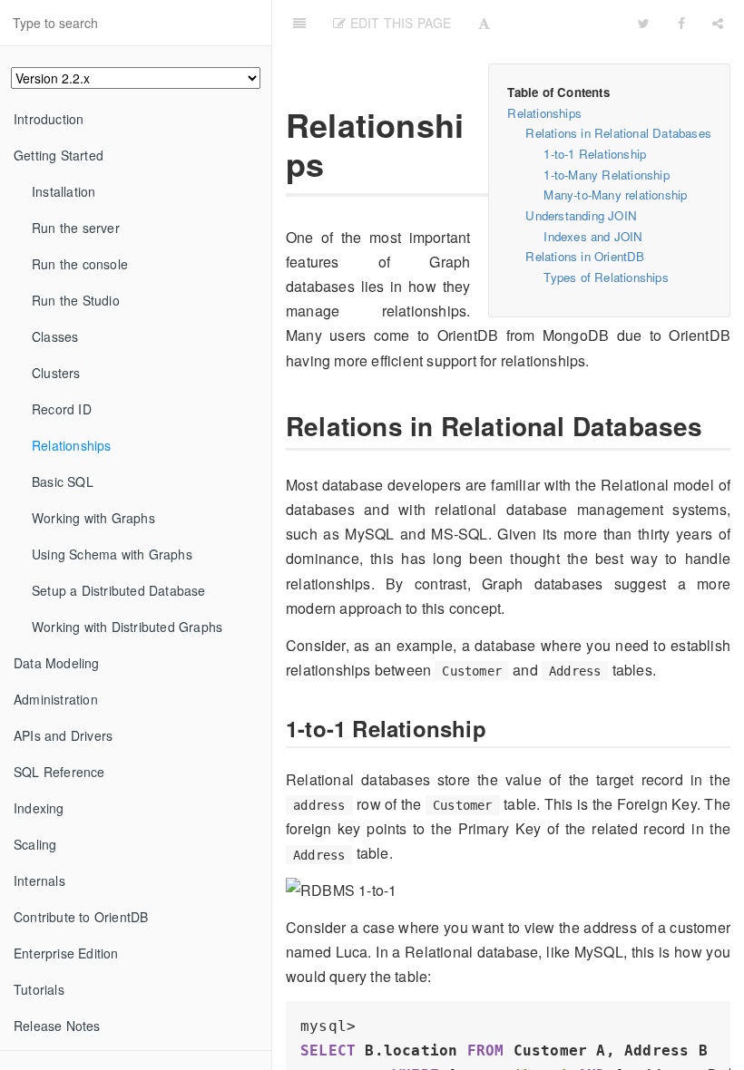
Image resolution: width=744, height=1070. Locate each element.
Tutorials (39, 989)
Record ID (62, 409)
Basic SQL (62, 481)
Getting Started (58, 155)
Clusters (56, 373)
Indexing (39, 808)
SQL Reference (59, 772)
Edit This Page (398, 23)
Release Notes (57, 1025)
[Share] (718, 22)
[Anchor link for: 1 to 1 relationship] (276, 728)
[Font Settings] (484, 22)
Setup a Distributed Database (119, 590)
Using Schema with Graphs (112, 554)
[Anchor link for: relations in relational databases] (274, 426)
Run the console (80, 264)
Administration (56, 699)
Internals (39, 880)
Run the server (76, 228)
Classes (55, 336)
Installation (63, 191)
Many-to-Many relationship (615, 194)
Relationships (72, 445)
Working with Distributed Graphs (127, 627)
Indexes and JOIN (592, 236)
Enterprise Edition (66, 953)
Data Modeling (57, 663)
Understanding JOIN (581, 215)
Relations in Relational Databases (618, 132)
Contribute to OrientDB (81, 917)
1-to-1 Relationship (594, 153)
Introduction (48, 119)
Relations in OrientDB (584, 256)
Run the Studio (76, 300)
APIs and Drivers (63, 735)
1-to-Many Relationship (606, 174)
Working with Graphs (93, 518)
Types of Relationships (605, 277)
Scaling (35, 844)
